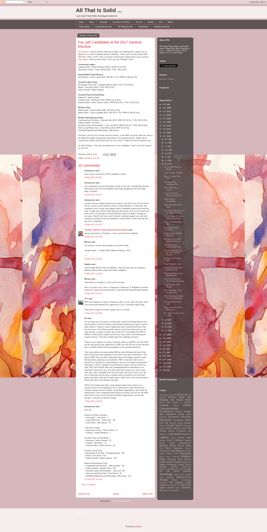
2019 (164, 129)
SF (161, 471)
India (167, 434)
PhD (176, 453)
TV (178, 485)
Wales (178, 488)
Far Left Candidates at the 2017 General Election (173, 252)
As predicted (83, 52)
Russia (188, 464)
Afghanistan (164, 395)
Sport (162, 477)
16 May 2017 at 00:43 (93, 177)
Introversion (175, 434)
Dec (166, 139)
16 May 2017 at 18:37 (93, 293)
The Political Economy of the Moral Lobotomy (174, 211)
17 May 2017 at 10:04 (93, 313)
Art (190, 395)
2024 (164, 111)
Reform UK (186, 462)
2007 (164, 367)
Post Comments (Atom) (121, 501)
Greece (162, 428)
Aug (166, 153)
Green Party (186, 428)
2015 (164, 338)
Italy (189, 434)
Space (188, 474)
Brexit (188, 400)
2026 (164, 104)
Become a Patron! (167, 79)
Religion (163, 464)
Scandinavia (186, 466)
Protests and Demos (179, 459)
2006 (164, 370)
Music (168, 448)
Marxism (164, 445)
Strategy (164, 480)
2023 (164, 115)
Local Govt (167, 443)
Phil (86, 299)
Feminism (173, 423)
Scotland (170, 469)
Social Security (182, 471)
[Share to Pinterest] (114, 154)
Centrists (164, 405)
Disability (163, 417)
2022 (164, 118)
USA (188, 485)
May (167, 164)
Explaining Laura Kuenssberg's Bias (172, 246)
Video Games (84, 27)
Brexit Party (165, 402)
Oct (166, 146)
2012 (164, 349)
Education (186, 417)
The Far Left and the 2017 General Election (174, 280)
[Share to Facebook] (112, 154)
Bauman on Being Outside (171, 229)
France (162, 426)
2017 (164, 136)
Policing (176, 457)
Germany (187, 426)
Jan (166, 330)
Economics (173, 417)
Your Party (168, 490)
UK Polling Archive (125, 27)
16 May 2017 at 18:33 (93, 259)
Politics (186, 456)
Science (163, 469)
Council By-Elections (103, 27)
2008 (164, 363)
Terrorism (163, 483)
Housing (171, 431)
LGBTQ (169, 440)
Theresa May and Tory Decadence (173, 308)
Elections (88, 158)
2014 (164, 342)
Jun (166, 160)
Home (81, 22)
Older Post (147, 494)
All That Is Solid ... (99, 10)
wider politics (83, 59)
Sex (160, 22)
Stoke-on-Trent (183, 477)
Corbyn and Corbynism (175, 412)
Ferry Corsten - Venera (173, 173)
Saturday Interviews (162, 27)
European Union (182, 420)
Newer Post (84, 494)
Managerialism (185, 443)
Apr (166, 320)
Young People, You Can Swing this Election (173, 217)
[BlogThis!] (107, 154)
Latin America (177, 438)
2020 (164, 126)
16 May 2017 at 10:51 (93, 195)
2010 (164, 356)
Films (180, 423)
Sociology (103, 22)
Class (187, 405)
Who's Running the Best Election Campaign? (173, 297)
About (91, 22)
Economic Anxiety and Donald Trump (173, 269)
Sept (167, 150)
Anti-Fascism (181, 394)
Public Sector (166, 462)
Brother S (177, 402)
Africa (171, 395)
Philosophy (185, 453)
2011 (164, 352)
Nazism (188, 448)
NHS (184, 451)
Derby (188, 414)
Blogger (138, 526)
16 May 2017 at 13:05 (93, 237)
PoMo (162, 459)
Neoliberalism (165, 451)
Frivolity (170, 425)
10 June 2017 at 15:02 (93, 479)
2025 (164, 108)
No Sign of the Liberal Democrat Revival (172, 240)
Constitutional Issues (171, 411)
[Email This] (104, 154)
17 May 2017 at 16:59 (93, 401)
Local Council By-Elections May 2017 (173, 194)
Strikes (175, 480)
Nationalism (178, 448)
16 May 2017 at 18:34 (93, 274)
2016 (164, 335)
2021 (164, 122)
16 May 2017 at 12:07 (93, 225)
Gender (151, 22)
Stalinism (170, 477)
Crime (181, 414)
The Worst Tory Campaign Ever (171, 183)
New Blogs (176, 451)
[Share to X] (109, 154)
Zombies (175, 490)
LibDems (178, 440)
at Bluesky (169, 53)
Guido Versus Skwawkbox (170, 200)
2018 (164, 133)
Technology (186, 480)
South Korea (179, 474)
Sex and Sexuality (183, 469)
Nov (166, 143)
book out (163, 50)
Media (173, 445)
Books (170, 22)
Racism (177, 462)
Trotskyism (171, 485)
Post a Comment (88, 485)
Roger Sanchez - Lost (172, 264)
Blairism (173, 397)
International (143, 27)
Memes (181, 446)
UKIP (183, 485)
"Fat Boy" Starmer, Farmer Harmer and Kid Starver (106, 230)
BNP (172, 400)
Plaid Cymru (165, 457)
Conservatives (169, 408)
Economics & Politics (121, 22)
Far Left (139, 22)
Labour (164, 437)
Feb (166, 327)
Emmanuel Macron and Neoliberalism (173, 274)
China (176, 405)
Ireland (184, 434)
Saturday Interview (169, 467)
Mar (166, 323)
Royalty (181, 464)
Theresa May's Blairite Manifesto (173, 234)
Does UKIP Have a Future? (171, 189)
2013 (164, 345)
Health (163, 431)
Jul (166, 157)
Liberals (188, 440)
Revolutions (172, 464)
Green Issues (173, 428)
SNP (168, 471)
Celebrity (187, 402)
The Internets (176, 482)
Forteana (187, 423)
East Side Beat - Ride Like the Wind (172, 291)
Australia (163, 397)
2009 (164, 360)
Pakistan (169, 453)
